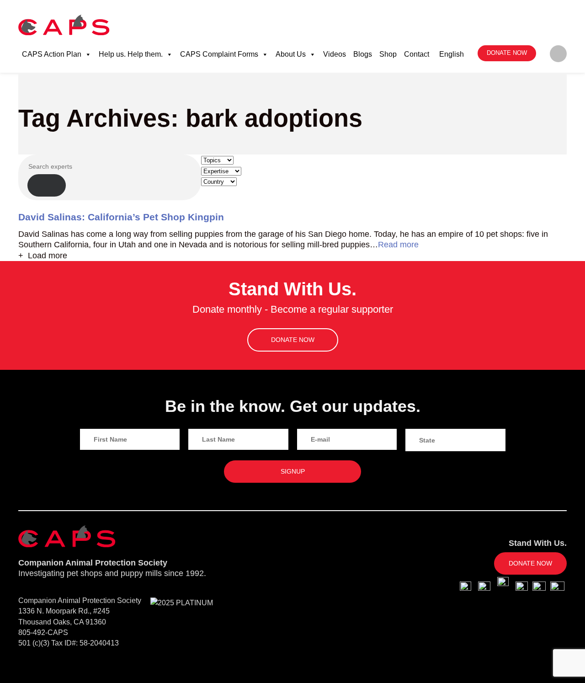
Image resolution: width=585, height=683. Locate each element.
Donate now (507, 53)
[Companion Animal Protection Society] (64, 24)
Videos (334, 54)
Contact (416, 54)
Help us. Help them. (131, 54)
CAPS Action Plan (51, 54)
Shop (388, 54)
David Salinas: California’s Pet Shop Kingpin (121, 217)
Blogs (362, 54)
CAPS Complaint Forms (219, 54)
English (451, 54)
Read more (398, 244)
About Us (291, 54)
